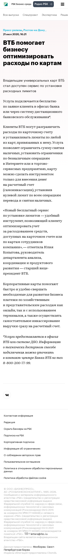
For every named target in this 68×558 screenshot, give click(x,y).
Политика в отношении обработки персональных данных (33, 469)
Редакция (9, 422)
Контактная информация (18, 415)
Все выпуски (11, 14)
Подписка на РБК (14, 435)
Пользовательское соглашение (22, 461)
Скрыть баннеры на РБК (18, 428)
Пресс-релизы (12, 30)
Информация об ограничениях (22, 448)
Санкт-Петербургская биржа (29, 547)
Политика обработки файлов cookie (25, 477)
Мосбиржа (39, 546)
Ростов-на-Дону (34, 30)
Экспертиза (49, 14)
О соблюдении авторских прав (22, 455)
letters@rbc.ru (39, 533)
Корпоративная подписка (19, 441)
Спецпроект (30, 14)
